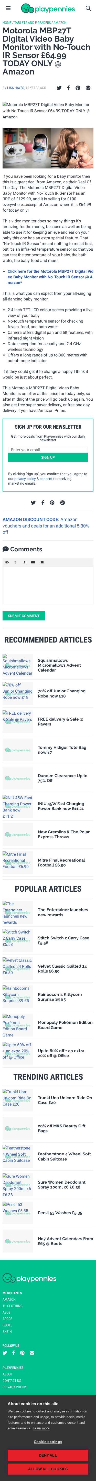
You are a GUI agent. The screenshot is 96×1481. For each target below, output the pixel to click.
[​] (48, 586)
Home (7, 23)
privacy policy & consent (33, 479)
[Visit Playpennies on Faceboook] (13, 1353)
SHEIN (7, 1331)
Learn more (41, 1428)
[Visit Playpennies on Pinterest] (22, 1353)
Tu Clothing (13, 1306)
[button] (7, 562)
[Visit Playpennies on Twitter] (5, 1353)
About (8, 1374)
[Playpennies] (48, 8)
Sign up (48, 457)
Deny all (48, 1455)
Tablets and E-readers (32, 23)
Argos (7, 1319)
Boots (7, 1325)
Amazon (60, 23)
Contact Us (12, 1381)
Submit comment (24, 616)
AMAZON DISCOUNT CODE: (31, 519)
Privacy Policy (15, 1387)
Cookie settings (48, 1442)
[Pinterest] (78, 88)
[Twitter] (59, 88)
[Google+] (88, 88)
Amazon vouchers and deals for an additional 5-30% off (46, 526)
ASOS (6, 1312)
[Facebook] (68, 88)
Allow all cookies (48, 1469)
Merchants (12, 1293)
